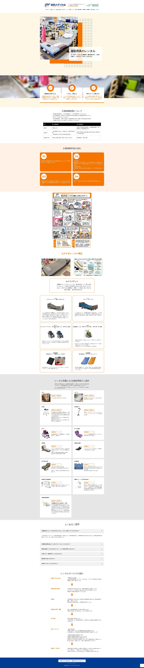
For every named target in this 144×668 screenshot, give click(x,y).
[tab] (72, 531)
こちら (55, 537)
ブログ (97, 9)
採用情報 (88, 9)
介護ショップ (52, 9)
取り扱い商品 (58, 9)
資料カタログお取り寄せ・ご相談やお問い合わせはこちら (72, 660)
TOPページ (47, 9)
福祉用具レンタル (65, 9)
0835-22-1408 (74, 6)
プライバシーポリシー (72, 663)
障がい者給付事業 (78, 9)
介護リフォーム (71, 9)
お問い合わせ (93, 9)
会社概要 (84, 9)
